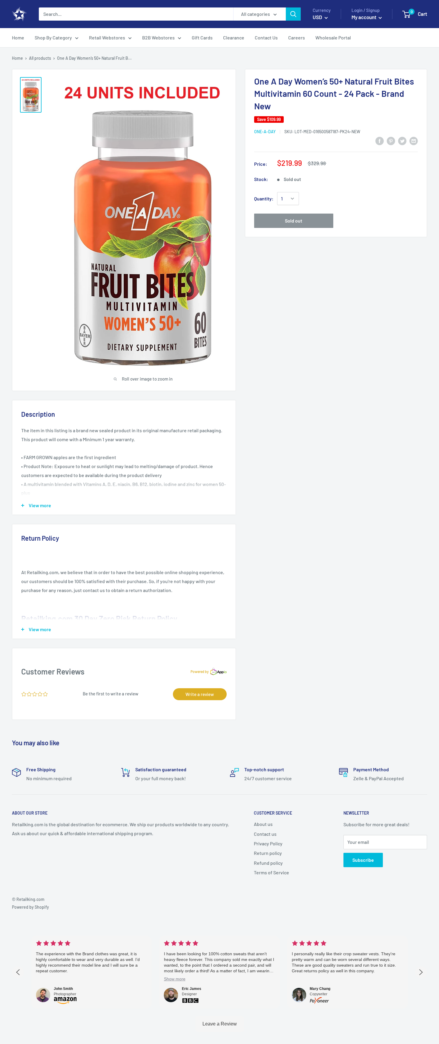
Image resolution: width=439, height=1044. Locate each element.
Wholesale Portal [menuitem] (333, 37)
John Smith (63, 989)
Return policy (268, 853)
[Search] (293, 14)
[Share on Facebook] (379, 140)
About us (263, 824)
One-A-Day (265, 131)
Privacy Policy (268, 843)
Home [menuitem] (18, 37)
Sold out (293, 220)
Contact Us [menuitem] (266, 37)
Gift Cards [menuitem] (202, 37)
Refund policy (268, 863)
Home (17, 58)
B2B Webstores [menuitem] (158, 37)
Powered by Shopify (30, 907)
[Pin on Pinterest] (391, 140)
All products (40, 58)
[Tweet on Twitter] (402, 140)
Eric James (191, 989)
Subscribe (363, 860)
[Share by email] (413, 140)
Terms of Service (271, 872)
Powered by (200, 671)
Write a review (199, 694)
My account (364, 17)
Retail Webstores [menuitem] (107, 37)
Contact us (265, 834)
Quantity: (264, 198)
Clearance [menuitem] (233, 37)
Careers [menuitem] (296, 37)
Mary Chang (320, 989)
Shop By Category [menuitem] (53, 37)
